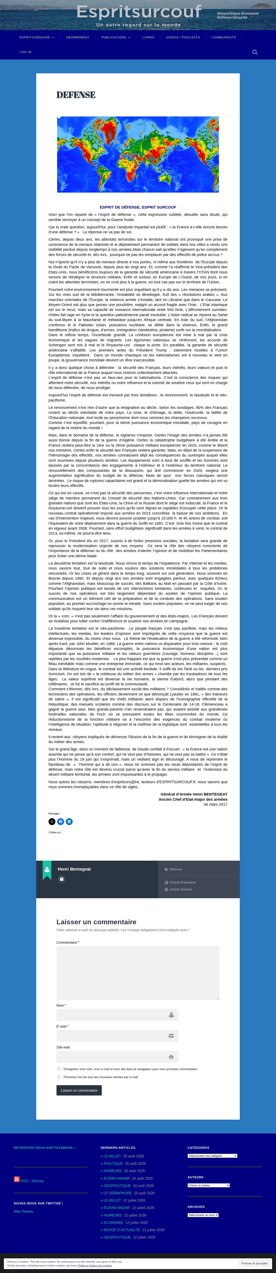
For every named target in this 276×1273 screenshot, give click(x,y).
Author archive (62, 879)
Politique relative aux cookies (95, 1265)
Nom (61, 1005)
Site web (63, 1047)
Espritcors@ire (35, 37)
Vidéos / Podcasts (183, 37)
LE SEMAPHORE (118, 1193)
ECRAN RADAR (117, 1178)
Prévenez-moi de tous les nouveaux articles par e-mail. (101, 1077)
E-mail (62, 1026)
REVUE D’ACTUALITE (122, 1230)
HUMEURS (113, 1171)
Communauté (224, 37)
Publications (113, 37)
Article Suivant (181, 889)
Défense (176, 869)
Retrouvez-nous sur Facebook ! (44, 1147)
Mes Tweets (23, 1211)
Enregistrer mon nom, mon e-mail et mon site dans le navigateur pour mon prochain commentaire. (131, 1069)
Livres (148, 37)
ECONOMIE (113, 1223)
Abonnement (78, 37)
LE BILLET (112, 1156)
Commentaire (67, 942)
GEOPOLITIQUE (117, 1186)
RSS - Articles (32, 1181)
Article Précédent (183, 882)
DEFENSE (76, 94)
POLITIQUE (113, 1164)
